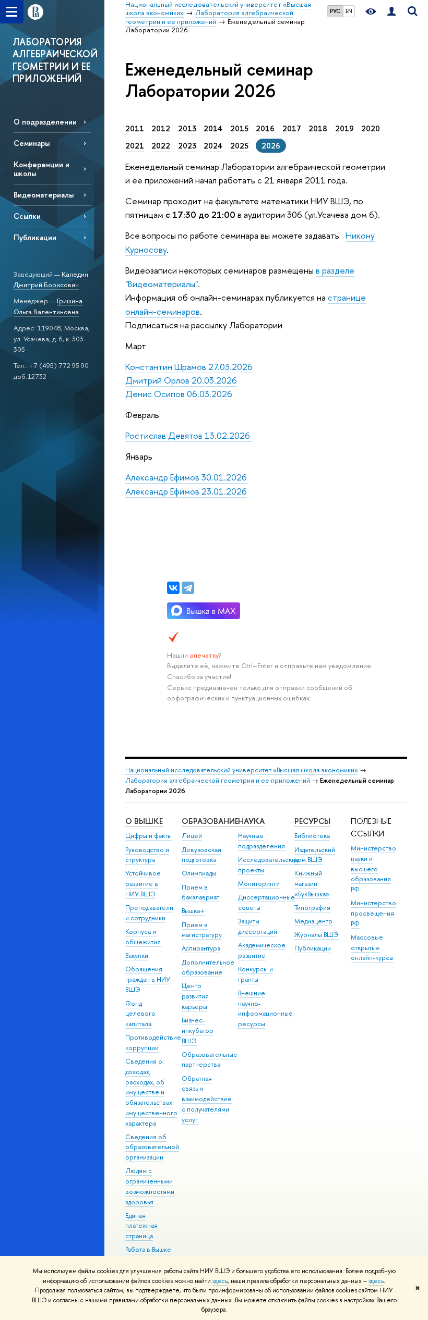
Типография (312, 907)
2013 (187, 129)
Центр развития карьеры (195, 996)
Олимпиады (199, 873)
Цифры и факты (148, 835)
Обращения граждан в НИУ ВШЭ (147, 979)
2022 (160, 146)
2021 (134, 146)
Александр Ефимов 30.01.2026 (186, 477)
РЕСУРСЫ (312, 821)
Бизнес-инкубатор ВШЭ (197, 1030)
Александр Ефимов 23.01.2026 (186, 491)
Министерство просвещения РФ (373, 913)
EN (349, 11)
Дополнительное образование (208, 967)
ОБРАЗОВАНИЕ (210, 821)
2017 (291, 129)
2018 (317, 129)
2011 (134, 129)
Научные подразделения (261, 840)
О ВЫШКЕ (144, 821)
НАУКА (251, 821)
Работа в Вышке (148, 1249)
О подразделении (45, 122)
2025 (239, 146)
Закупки (136, 955)
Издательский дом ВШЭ (314, 855)
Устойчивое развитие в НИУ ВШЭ (143, 883)
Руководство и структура (147, 855)
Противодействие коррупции (153, 1042)
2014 (213, 129)
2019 (344, 129)
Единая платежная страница (141, 1226)
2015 (239, 129)
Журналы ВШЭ (316, 934)
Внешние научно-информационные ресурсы (265, 1008)
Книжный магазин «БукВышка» (311, 883)
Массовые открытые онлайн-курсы (372, 948)
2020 (370, 129)
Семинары (32, 143)
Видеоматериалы (44, 195)
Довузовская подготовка (201, 855)
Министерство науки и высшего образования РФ (373, 869)
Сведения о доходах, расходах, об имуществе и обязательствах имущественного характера (151, 1092)
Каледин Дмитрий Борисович (51, 279)
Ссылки (27, 216)
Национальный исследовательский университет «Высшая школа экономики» (241, 770)
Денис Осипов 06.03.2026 (178, 394)
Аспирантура (201, 948)
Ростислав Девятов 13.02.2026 (188, 435)
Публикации (35, 237)
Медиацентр (313, 921)
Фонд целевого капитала (140, 1014)
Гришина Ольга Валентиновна (48, 306)
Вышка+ (193, 910)
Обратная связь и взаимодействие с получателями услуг (207, 1099)
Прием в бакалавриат (200, 892)
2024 (213, 146)
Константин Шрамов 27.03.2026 (189, 367)
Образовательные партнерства (209, 1059)
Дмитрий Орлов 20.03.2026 (181, 380)
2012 (160, 129)
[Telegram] (188, 588)
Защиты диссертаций (257, 926)
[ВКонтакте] (173, 588)
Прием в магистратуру (202, 930)
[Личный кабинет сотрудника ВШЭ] (391, 11)
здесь (220, 1281)
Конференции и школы (41, 168)
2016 (265, 129)
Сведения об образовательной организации (152, 1147)
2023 (187, 146)
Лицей (192, 835)
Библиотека (312, 835)
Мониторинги (259, 883)
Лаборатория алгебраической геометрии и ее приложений (217, 780)
